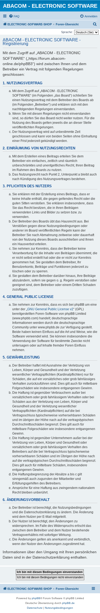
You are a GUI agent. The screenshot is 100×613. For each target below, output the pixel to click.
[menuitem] (14, 16)
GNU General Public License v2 (50, 309)
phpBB (36, 598)
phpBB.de (68, 603)
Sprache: (67, 32)
